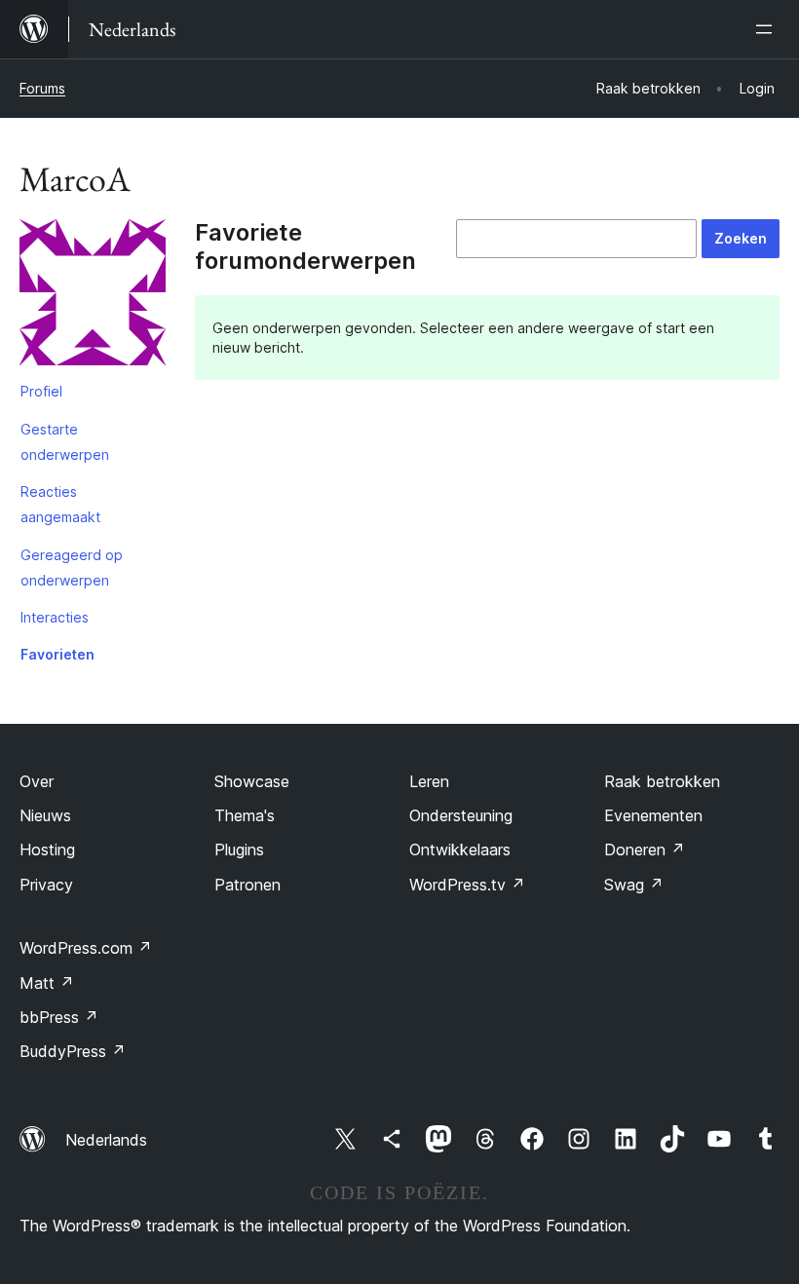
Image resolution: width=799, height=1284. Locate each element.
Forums (42, 88)
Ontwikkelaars (460, 849)
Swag (634, 884)
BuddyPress (72, 1051)
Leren (429, 781)
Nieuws (45, 815)
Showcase (251, 781)
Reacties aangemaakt (60, 504)
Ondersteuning (461, 815)
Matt (46, 983)
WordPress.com (85, 948)
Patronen (247, 884)
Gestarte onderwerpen (64, 442)
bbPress (58, 1017)
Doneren (644, 849)
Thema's (244, 815)
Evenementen (653, 815)
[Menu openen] (768, 29)
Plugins (239, 849)
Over (36, 781)
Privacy (46, 884)
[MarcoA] (92, 296)
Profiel (41, 391)
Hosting (47, 849)
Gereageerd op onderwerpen (71, 567)
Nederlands (106, 1140)
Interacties (54, 617)
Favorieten (57, 654)
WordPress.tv (467, 884)
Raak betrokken (662, 781)
